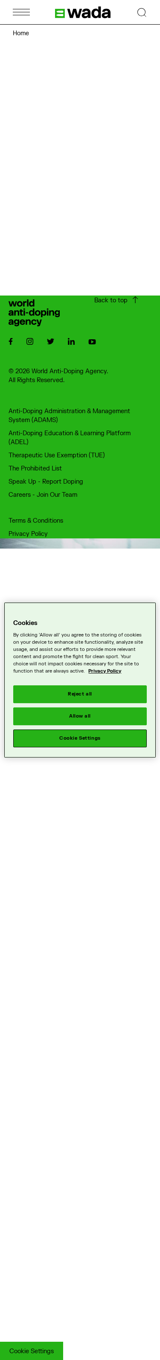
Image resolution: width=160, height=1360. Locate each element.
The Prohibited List (35, 468)
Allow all (80, 716)
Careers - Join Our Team (43, 494)
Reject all (80, 694)
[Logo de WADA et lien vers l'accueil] (83, 12)
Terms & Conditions (36, 520)
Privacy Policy (28, 534)
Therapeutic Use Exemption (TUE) (57, 455)
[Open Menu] (21, 12)
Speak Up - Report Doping (46, 481)
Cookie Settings (31, 1351)
